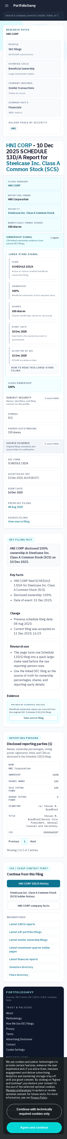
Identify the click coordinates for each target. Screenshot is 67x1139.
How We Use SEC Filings (20, 1023)
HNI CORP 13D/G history (34, 883)
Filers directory (18, 975)
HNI (13, 128)
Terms (9, 1034)
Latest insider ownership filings (28, 940)
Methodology (14, 1018)
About (9, 1013)
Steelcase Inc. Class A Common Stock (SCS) (33, 166)
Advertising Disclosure (19, 1039)
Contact (11, 1044)
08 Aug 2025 (15, 507)
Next (33, 841)
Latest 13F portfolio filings (25, 932)
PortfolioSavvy (24, 5)
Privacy (10, 1028)
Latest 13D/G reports (22, 924)
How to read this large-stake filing (32, 369)
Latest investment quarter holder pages (29, 949)
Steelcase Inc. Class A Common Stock (31, 213)
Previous (14, 841)
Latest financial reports (23, 959)
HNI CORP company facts (33, 905)
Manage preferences (18, 1090)
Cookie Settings (15, 1049)
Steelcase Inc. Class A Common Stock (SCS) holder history (33, 894)
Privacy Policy (39, 1097)
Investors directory (21, 967)
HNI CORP (19, 145)
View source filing (19, 521)
